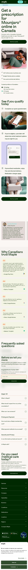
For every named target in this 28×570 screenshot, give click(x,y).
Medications (5, 5)
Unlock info (14, 381)
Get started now (14, 473)
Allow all (14, 562)
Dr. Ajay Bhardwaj (12, 223)
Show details (21, 558)
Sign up (20, 1)
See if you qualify (14, 41)
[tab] (7, 243)
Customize (13, 566)
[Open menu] (25, 1)
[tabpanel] (13, 230)
